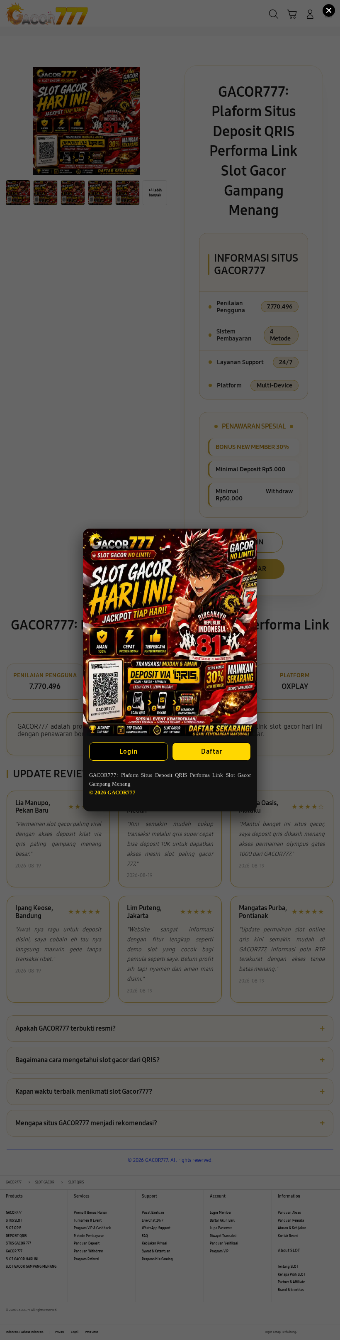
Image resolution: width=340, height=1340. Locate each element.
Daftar (211, 751)
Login (128, 751)
